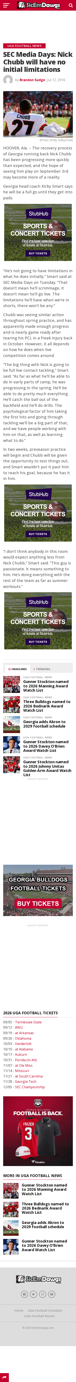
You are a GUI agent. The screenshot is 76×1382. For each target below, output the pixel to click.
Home (18, 1310)
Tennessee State (28, 1022)
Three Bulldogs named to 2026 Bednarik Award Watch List (47, 706)
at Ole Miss (24, 1065)
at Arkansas (24, 1033)
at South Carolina (29, 1076)
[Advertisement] (38, 22)
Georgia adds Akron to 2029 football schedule (44, 723)
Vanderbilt (23, 1043)
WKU (19, 1027)
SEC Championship (30, 1087)
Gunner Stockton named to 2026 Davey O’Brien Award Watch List (45, 746)
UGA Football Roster (39, 1316)
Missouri (22, 1070)
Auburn (21, 1054)
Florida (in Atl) (26, 1060)
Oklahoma (23, 1038)
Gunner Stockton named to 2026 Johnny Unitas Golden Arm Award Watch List (47, 768)
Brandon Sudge (32, 80)
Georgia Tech (25, 1081)
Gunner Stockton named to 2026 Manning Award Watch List (45, 685)
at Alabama (24, 1049)
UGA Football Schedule (44, 1310)
